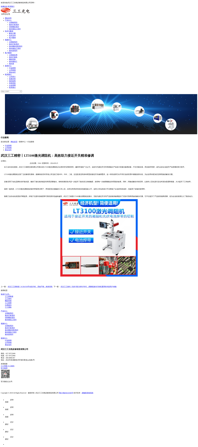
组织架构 (12, 81)
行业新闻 (12, 68)
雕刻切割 (12, 59)
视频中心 (8, 40)
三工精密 (8, 303)
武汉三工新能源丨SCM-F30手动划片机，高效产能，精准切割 (30, 286)
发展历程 (12, 79)
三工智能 (4, 366)
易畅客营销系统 (87, 393)
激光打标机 (13, 57)
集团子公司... (5, 294)
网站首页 (8, 18)
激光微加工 (13, 61)
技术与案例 (9, 31)
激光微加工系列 (15, 29)
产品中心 (8, 20)
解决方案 (12, 33)
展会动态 (12, 72)
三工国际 (8, 307)
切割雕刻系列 (14, 27)
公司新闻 (12, 70)
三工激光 (8, 298)
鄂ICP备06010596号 (66, 393)
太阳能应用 (13, 55)
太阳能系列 (13, 22)
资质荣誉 (12, 83)
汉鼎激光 (8, 305)
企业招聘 (12, 85)
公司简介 (12, 76)
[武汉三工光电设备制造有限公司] (15, 14)
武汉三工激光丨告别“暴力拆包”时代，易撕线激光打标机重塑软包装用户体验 (89, 286)
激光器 (11, 63)
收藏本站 (4, 6)
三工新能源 (9, 296)
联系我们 (11, 6)
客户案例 (12, 37)
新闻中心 (8, 66)
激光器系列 (13, 50)
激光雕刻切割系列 (15, 46)
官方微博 (4, 368)
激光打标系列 (14, 24)
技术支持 (12, 35)
